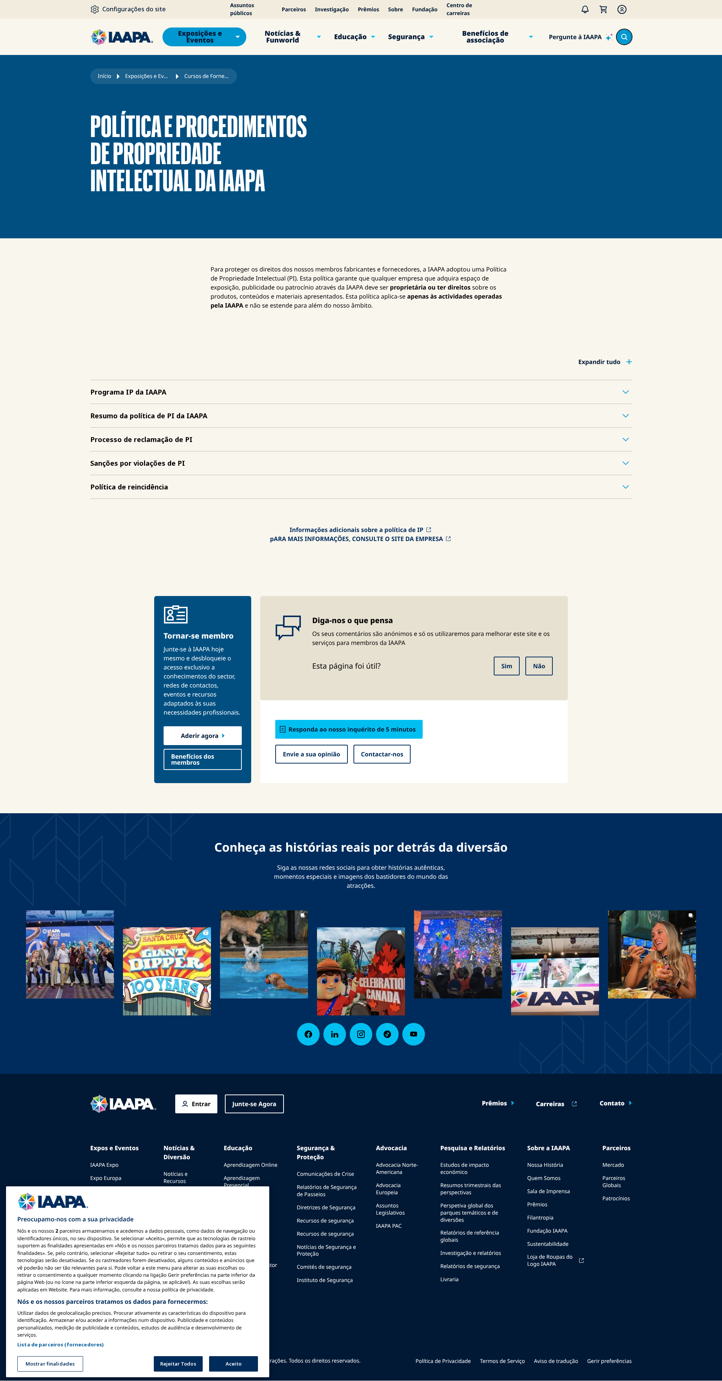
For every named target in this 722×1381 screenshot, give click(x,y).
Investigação (332, 9)
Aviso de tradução (556, 1361)
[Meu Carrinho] (603, 9)
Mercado (613, 1165)
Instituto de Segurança (325, 1280)
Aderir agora (199, 736)
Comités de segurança (324, 1267)
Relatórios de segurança (470, 1266)
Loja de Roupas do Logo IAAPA (550, 1260)
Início (104, 76)
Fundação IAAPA (547, 1231)
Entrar (201, 1104)
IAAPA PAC (389, 1226)
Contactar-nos (382, 754)
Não (539, 666)
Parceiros (294, 9)
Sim (506, 666)
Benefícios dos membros (192, 759)
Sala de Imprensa (548, 1191)
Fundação (424, 9)
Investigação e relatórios (470, 1253)
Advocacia (391, 1148)
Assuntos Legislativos (390, 1209)
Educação (350, 36)
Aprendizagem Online (251, 1165)
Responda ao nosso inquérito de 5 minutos (352, 729)
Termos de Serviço (502, 1361)
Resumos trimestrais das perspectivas (470, 1189)
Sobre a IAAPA (548, 1148)
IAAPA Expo (104, 1165)
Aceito (233, 1363)
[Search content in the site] (624, 36)
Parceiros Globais (613, 1182)
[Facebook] (308, 1034)
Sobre (395, 9)
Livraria (449, 1279)
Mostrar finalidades (50, 1363)
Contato (612, 1103)
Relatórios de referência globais (469, 1236)
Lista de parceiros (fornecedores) (60, 1344)
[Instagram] (361, 1034)
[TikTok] (387, 1034)
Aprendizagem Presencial (242, 1182)
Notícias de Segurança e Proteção (326, 1251)
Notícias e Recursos (176, 1178)
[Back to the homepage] (123, 1104)
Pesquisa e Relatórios (472, 1148)
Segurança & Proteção (316, 1152)
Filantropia (540, 1217)
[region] (137, 1281)
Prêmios (368, 9)
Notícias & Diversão (179, 1152)
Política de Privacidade (443, 1361)
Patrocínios (616, 1198)
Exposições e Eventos (200, 37)
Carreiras (550, 1104)
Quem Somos (544, 1178)
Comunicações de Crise (325, 1174)
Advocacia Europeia (388, 1189)
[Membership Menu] (622, 9)
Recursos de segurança (325, 1220)
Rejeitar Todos (178, 1363)
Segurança (406, 36)
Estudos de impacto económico (464, 1169)
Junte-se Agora (254, 1104)
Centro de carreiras (459, 9)
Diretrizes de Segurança (326, 1207)
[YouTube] (413, 1034)
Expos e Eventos (114, 1148)
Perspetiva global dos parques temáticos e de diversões (469, 1213)
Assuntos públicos (242, 9)
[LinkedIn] (334, 1034)
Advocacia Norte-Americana (397, 1169)
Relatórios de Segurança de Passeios (326, 1191)
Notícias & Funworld (283, 37)
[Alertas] (585, 9)
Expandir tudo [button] (599, 362)
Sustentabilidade (548, 1244)
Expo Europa (105, 1178)
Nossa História (545, 1165)
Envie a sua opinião (311, 754)
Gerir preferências (609, 1361)
